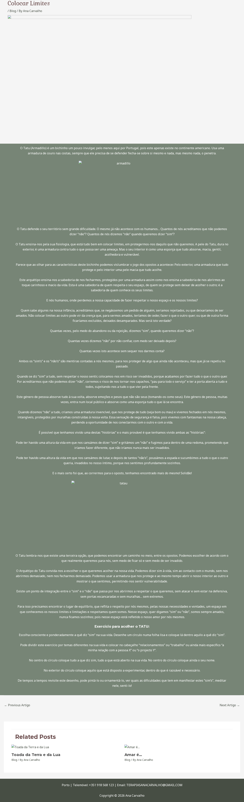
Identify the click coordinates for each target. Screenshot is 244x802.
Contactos (227, 4)
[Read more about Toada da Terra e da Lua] (30, 747)
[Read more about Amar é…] (132, 747)
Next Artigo (230, 705)
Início (50, 4)
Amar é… (133, 754)
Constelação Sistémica (186, 4)
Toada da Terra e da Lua (35, 754)
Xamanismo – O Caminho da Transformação (135, 4)
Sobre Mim (67, 4)
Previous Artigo (17, 705)
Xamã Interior (89, 4)
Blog (211, 4)
